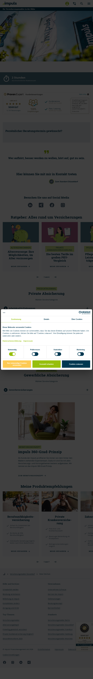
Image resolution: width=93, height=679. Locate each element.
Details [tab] (46, 319)
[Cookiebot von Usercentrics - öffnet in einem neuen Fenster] (80, 312)
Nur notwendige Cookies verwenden (17, 364)
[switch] (33, 354)
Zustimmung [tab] (16, 319)
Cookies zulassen (76, 364)
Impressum (28, 341)
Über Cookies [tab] (76, 319)
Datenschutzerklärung (12, 341)
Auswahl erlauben (46, 364)
